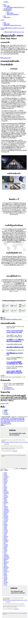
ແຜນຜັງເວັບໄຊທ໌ (5, 418)
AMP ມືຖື (12, 418)
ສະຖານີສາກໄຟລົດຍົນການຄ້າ (15, 347)
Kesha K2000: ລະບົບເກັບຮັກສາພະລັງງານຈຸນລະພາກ (14, 372)
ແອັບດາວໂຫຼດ (10, 13)
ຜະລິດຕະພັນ (7, 6)
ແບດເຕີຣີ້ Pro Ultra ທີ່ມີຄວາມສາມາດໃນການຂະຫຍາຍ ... (15, 340)
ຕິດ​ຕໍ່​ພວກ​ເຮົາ (7, 17)
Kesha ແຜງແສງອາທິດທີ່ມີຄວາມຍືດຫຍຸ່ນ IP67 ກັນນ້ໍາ (15, 363)
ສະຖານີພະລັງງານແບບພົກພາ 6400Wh (12, 319)
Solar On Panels (20, 421)
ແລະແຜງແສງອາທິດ (19, 418)
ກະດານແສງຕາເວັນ (5, 422)
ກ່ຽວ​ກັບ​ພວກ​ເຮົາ (8, 8)
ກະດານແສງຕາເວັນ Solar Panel (8, 421)
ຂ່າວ (5, 16)
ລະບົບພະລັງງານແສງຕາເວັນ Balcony (15, 7)
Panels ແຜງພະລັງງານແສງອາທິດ (9, 419)
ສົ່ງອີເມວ (3, 425)
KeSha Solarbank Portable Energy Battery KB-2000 (15, 331)
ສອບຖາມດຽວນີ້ (4, 403)
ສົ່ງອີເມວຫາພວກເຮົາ (6, 58)
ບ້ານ (5, 4)
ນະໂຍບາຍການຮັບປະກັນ (13, 14)
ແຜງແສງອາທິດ (21, 419)
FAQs (8, 11)
